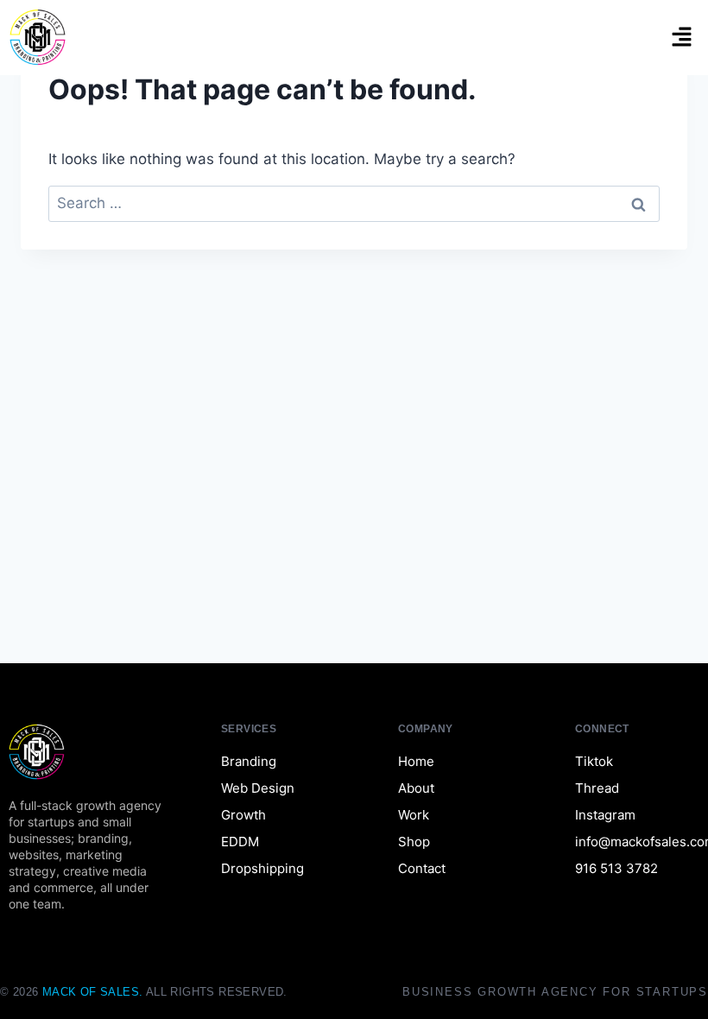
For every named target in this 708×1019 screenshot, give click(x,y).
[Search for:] (354, 203)
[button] (682, 37)
